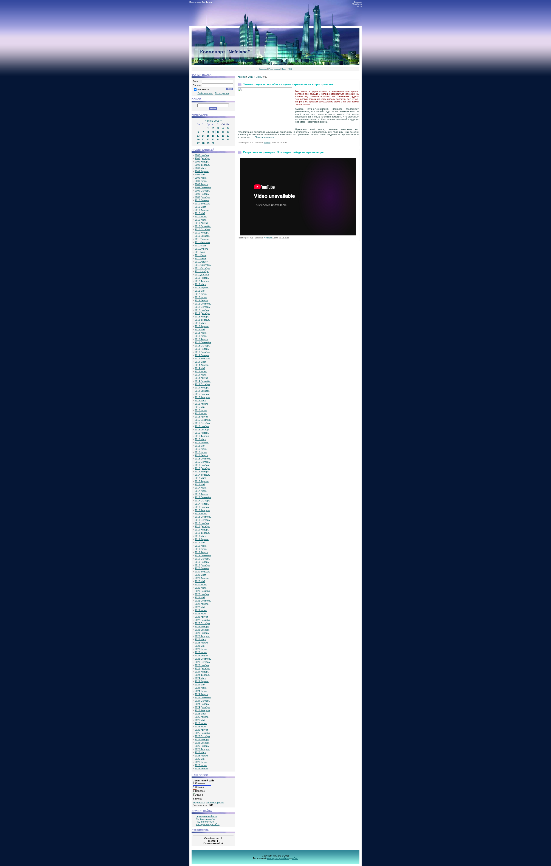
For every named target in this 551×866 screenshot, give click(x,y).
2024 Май (200, 684)
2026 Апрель (202, 755)
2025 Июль (201, 726)
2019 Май (200, 542)
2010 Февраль (202, 203)
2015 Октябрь (202, 423)
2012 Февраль (202, 281)
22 (208, 139)
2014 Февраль (202, 358)
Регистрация (274, 69)
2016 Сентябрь (203, 458)
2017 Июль (201, 491)
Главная (263, 69)
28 (203, 143)
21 (203, 139)
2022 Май (200, 607)
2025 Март (200, 713)
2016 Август (201, 455)
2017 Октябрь (202, 500)
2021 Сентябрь (203, 600)
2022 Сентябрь (203, 620)
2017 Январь (202, 471)
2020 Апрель (202, 578)
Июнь (259, 77)
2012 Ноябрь (202, 310)
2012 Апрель (202, 287)
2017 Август (201, 494)
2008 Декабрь (202, 158)
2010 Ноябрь (202, 232)
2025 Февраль (202, 710)
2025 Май (200, 720)
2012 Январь (202, 278)
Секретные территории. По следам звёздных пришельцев (283, 152)
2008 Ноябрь (202, 155)
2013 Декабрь (202, 352)
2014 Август (201, 378)
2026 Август (201, 768)
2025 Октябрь (202, 736)
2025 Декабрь (202, 742)
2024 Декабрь (202, 707)
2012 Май (200, 290)
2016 (250, 77)
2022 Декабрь (202, 629)
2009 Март (200, 168)
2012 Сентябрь (203, 303)
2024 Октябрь (202, 700)
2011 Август (201, 261)
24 (218, 139)
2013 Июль (201, 336)
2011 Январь (202, 239)
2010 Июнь (201, 216)
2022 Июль (201, 613)
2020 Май (200, 581)
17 (218, 136)
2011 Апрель (201, 248)
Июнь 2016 (213, 120)
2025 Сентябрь (203, 733)
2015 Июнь (201, 410)
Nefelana (268, 238)
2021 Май (200, 597)
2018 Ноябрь (202, 523)
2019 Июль (201, 549)
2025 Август (201, 729)
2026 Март (200, 752)
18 (223, 136)
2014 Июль (201, 374)
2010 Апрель (202, 210)
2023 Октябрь (202, 662)
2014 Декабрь (202, 391)
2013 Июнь (201, 332)
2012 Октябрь (202, 307)
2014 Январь (202, 355)
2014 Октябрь (202, 384)
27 (198, 143)
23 (213, 139)
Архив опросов (215, 802)
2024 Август (201, 694)
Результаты (199, 802)
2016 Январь (202, 432)
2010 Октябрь (202, 229)
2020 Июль (201, 587)
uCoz (295, 858)
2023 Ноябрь (202, 665)
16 (213, 136)
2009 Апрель (202, 171)
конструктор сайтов (278, 858)
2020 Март (200, 575)
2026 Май (200, 759)
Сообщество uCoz (206, 819)
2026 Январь (202, 746)
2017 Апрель (202, 481)
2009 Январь (202, 161)
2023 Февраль (202, 636)
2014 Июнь (201, 371)
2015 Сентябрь (203, 420)
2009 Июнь (201, 177)
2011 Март (200, 245)
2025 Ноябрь (202, 739)
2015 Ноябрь (202, 426)
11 (223, 132)
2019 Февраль (202, 533)
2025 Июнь (201, 723)
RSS (290, 69)
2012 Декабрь (202, 313)
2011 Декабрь (202, 274)
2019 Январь (202, 529)
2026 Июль (201, 765)
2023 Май (200, 646)
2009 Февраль (202, 165)
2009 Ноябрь (202, 194)
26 (228, 139)
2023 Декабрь (202, 668)
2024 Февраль (202, 675)
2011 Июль (200, 258)
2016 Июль (201, 452)
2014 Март (200, 361)
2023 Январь (202, 633)
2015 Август (201, 416)
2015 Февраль (202, 397)
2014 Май (200, 368)
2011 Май (200, 252)
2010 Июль (201, 219)
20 (198, 139)
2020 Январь (202, 568)
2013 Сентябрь (203, 342)
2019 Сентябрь (203, 555)
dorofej (267, 143)
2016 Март (200, 439)
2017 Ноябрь (202, 504)
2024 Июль (201, 691)
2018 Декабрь (202, 526)
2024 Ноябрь (202, 704)
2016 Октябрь (202, 462)
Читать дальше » (264, 137)
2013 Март (200, 323)
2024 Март (200, 678)
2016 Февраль (202, 436)
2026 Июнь (201, 762)
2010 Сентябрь (203, 226)
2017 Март (200, 478)
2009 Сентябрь (203, 187)
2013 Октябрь (202, 345)
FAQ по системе (205, 821)
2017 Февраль (202, 474)
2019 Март (200, 536)
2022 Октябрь (202, 623)
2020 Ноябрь (202, 594)
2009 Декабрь (202, 197)
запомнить (203, 89)
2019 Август (201, 552)
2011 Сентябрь (203, 265)
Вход (284, 69)
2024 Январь (202, 671)
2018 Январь (202, 507)
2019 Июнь (201, 545)
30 (213, 143)
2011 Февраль (202, 242)
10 (218, 132)
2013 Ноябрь (202, 349)
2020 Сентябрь (203, 591)
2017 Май (200, 484)
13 (198, 136)
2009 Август (201, 184)
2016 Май (200, 445)
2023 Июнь (201, 649)
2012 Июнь (201, 294)
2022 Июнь (201, 610)
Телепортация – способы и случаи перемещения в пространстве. (288, 84)
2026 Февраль (202, 749)
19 (228, 136)
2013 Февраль (202, 320)
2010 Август (201, 223)
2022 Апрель (202, 604)
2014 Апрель (202, 365)
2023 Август (201, 655)
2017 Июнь (201, 487)
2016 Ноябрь (202, 465)
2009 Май (200, 174)
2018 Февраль (202, 510)
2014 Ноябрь (202, 387)
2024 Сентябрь (203, 697)
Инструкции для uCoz (208, 824)
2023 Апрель (202, 642)
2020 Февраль (202, 571)
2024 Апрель (202, 681)
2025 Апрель (202, 717)
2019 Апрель (202, 539)
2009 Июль (201, 181)
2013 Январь (202, 316)
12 (228, 132)
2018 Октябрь (202, 520)
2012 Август (201, 300)
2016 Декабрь (202, 468)
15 (208, 136)
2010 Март (200, 207)
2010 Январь (202, 200)
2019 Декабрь (202, 565)
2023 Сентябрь (203, 658)
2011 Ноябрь (202, 271)
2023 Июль (201, 652)
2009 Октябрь (202, 190)
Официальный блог (206, 816)
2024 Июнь (201, 688)
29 (208, 143)
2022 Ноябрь (202, 626)
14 (203, 136)
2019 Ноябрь (202, 562)
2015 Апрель (202, 403)
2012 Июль (201, 297)
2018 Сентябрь (203, 516)
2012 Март (200, 284)
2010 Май (200, 213)
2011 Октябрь (202, 268)
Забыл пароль (205, 93)
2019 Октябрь (202, 558)
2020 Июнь (201, 584)
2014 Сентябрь (203, 381)
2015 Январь (202, 394)
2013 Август (201, 339)
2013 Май (200, 329)
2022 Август (201, 616)
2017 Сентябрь (203, 497)
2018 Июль (201, 513)
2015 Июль (201, 413)
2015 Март (200, 400)
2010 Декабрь (202, 236)
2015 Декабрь (202, 429)
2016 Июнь (201, 449)
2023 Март (200, 639)
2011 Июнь (200, 255)
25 (223, 139)
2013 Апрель (202, 326)
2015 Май (200, 407)
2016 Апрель (202, 442)
